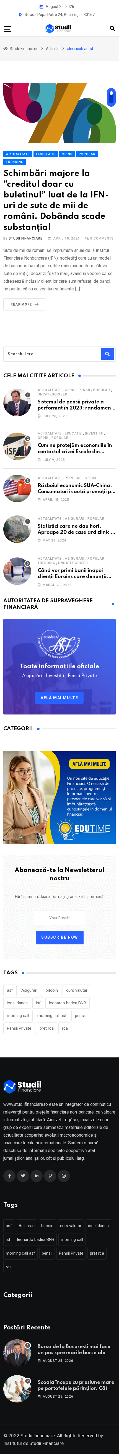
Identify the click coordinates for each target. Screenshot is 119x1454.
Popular (101, 390)
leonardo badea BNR (67, 1003)
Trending (46, 563)
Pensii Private (19, 1028)
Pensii (84, 390)
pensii (80, 1015)
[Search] (112, 28)
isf (38, 1003)
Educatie (73, 433)
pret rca (47, 1028)
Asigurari (74, 519)
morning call (18, 1015)
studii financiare (26, 238)
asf (10, 990)
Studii (90, 478)
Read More (21, 304)
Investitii (94, 433)
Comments (102, 238)
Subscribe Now (59, 937)
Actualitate (50, 390)
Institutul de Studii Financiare (33, 1443)
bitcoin (52, 990)
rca (65, 1028)
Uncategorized (52, 394)
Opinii (70, 390)
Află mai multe (59, 698)
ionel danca (17, 1003)
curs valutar (76, 990)
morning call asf (52, 1015)
